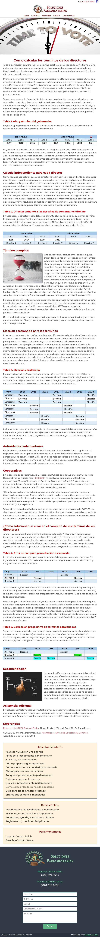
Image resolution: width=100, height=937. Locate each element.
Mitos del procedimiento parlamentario (29, 755)
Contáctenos (68, 16)
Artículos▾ (46, 16)
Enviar (50, 926)
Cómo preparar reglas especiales (25, 763)
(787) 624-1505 (87, 1)
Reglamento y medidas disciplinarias (27, 821)
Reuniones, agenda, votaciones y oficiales (30, 817)
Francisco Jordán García (20, 840)
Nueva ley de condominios (21, 759)
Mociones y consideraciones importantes (29, 813)
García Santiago (91, 935)
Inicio (26, 16)
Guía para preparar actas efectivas (26, 790)
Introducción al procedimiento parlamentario (32, 809)
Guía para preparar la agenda (23, 779)
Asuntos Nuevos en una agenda (24, 751)
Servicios (35, 16)
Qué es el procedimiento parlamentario (29, 783)
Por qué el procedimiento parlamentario (29, 775)
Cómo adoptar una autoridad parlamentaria (31, 767)
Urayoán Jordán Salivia (19, 836)
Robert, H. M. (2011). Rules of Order (21, 728)
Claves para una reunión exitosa (24, 771)
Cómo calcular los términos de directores (30, 786)
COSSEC (39, 478)
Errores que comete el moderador (25, 794)
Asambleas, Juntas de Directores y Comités (65, 733)
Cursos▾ (56, 16)
